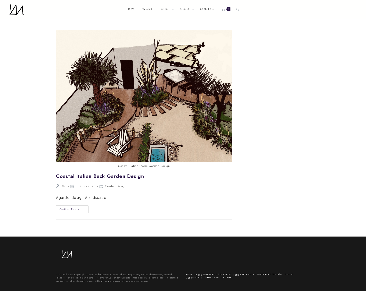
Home (189, 274)
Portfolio (209, 274)
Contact (228, 277)
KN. (64, 186)
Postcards (263, 274)
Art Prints (248, 274)
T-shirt (289, 274)
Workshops (224, 274)
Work (199, 275)
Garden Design (116, 186)
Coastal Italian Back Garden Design (100, 176)
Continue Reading (74, 210)
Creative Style (211, 277)
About (189, 278)
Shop (238, 275)
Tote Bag (277, 274)
